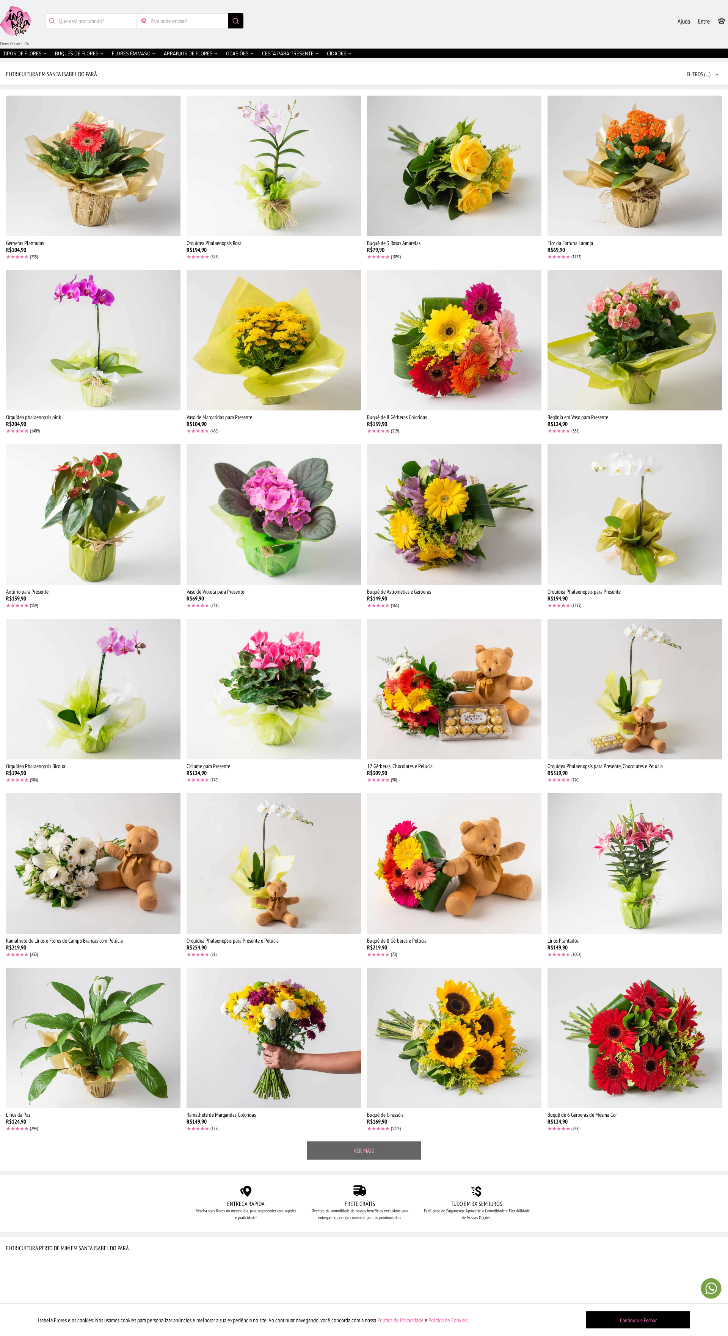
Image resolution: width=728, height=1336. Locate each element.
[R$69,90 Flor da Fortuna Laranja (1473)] (635, 166)
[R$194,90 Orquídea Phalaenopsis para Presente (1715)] (635, 514)
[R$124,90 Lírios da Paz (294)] (93, 1038)
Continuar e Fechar (638, 1320)
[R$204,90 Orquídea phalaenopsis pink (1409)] (93, 340)
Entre (704, 21)
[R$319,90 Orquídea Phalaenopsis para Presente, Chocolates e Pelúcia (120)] (635, 689)
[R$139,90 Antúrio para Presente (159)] (93, 514)
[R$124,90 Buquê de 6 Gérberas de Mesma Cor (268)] (635, 1038)
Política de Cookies (447, 1320)
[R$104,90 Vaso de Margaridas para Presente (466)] (274, 340)
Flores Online (10, 43)
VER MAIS (364, 1150)
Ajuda (684, 21)
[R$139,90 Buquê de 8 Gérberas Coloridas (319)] (454, 340)
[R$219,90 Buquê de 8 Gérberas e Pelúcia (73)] (454, 863)
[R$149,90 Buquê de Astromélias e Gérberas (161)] (454, 514)
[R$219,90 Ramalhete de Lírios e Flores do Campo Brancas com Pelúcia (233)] (93, 863)
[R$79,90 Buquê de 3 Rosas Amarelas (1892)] (454, 166)
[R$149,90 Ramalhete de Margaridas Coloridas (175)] (274, 1038)
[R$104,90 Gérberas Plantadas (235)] (93, 166)
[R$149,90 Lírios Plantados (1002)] (635, 863)
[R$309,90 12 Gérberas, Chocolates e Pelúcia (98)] (454, 689)
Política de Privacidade (400, 1320)
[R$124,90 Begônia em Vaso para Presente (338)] (635, 340)
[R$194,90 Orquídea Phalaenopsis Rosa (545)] (274, 166)
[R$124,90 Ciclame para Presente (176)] (274, 689)
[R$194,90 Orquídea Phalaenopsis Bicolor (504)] (93, 689)
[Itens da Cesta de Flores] (721, 22)
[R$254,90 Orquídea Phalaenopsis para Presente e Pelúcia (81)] (274, 863)
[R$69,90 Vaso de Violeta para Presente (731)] (274, 514)
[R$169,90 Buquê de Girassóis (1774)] (454, 1038)
